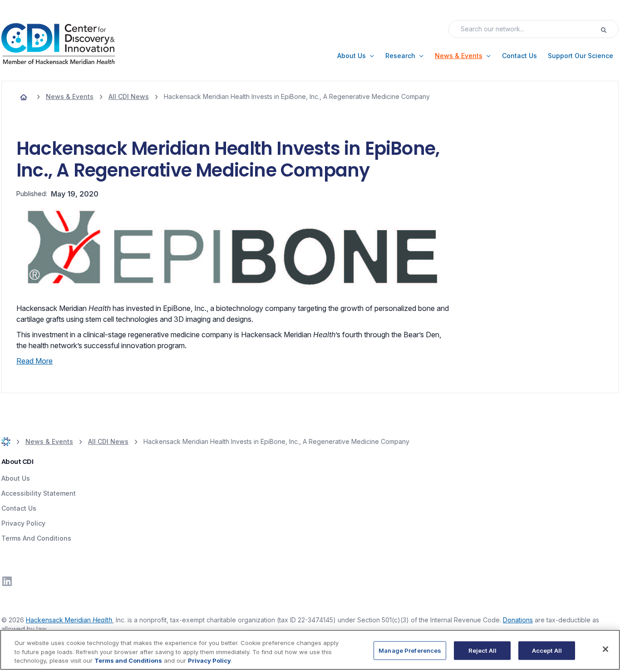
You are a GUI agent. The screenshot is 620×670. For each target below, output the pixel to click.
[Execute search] (609, 29)
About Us (15, 478)
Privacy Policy (23, 523)
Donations (518, 620)
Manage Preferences (410, 650)
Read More (34, 360)
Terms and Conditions (128, 660)
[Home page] (23, 97)
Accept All (547, 650)
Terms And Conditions (36, 538)
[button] (356, 56)
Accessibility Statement (38, 493)
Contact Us (18, 508)
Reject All (482, 650)
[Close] (605, 649)
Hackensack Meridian (69, 620)
